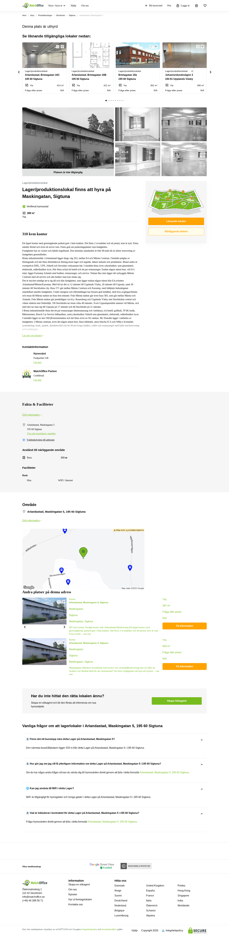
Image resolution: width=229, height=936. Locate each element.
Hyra (32, 15)
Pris (169, 5)
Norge (117, 890)
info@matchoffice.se (33, 896)
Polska (181, 885)
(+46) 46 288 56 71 (32, 900)
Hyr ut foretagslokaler (80, 899)
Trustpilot (26, 850)
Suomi (118, 895)
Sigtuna (72, 15)
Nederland (120, 905)
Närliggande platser (176, 231)
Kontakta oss (75, 904)
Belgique (119, 910)
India (180, 900)
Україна (150, 915)
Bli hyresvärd (155, 5)
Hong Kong (184, 890)
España (150, 890)
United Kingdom (155, 885)
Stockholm (60, 15)
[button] (56, 46)
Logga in (185, 5)
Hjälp (73, 5)
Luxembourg (121, 915)
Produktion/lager (45, 15)
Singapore (183, 895)
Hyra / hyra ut (55, 5)
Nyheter (72, 894)
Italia (148, 900)
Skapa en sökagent (79, 884)
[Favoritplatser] (205, 5)
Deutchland (120, 900)
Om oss (85, 5)
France (150, 895)
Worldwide (183, 905)
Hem (24, 15)
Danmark (119, 885)
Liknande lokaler (176, 221)
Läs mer (37, 362)
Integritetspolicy (89, 929)
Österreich (151, 905)
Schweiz (151, 910)
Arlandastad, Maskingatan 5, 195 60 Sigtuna (164, 772)
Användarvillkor (109, 929)
